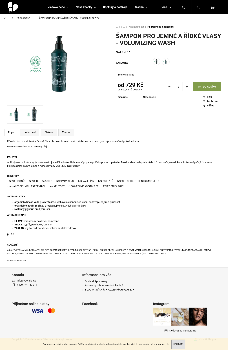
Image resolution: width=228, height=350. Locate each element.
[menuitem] (58, 7)
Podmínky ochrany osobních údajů (104, 285)
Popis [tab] (11, 132)
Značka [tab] (66, 132)
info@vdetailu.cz (26, 280)
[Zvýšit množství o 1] (187, 86)
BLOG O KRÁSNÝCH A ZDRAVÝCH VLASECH (109, 289)
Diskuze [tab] (49, 132)
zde (167, 344)
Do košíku (209, 86)
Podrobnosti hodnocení (160, 26)
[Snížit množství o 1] (169, 86)
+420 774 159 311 (27, 284)
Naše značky (149, 97)
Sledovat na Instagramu (182, 330)
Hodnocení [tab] (29, 132)
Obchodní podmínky (96, 281)
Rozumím (178, 344)
